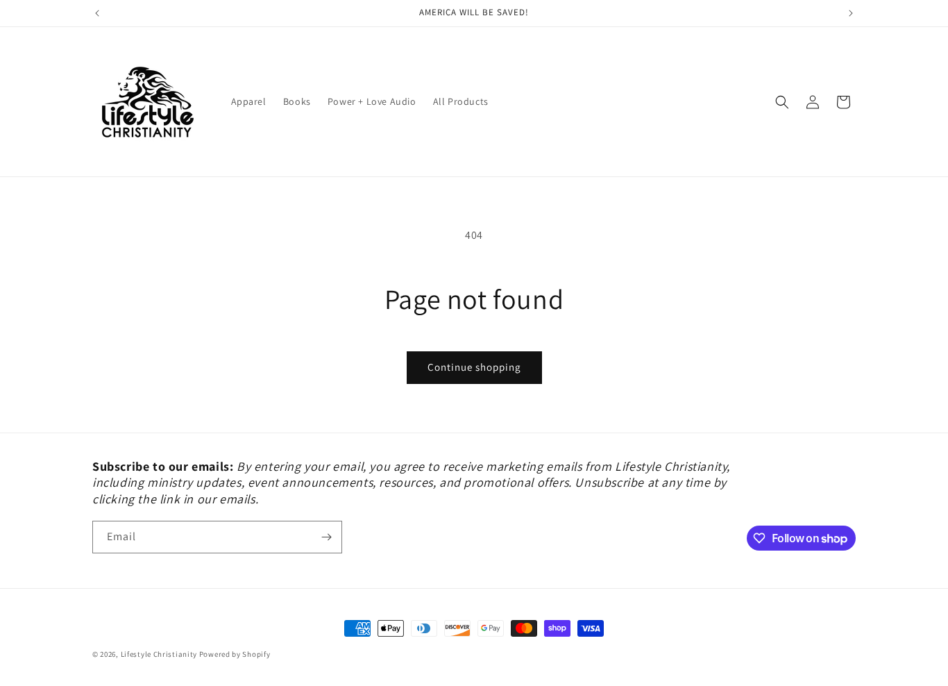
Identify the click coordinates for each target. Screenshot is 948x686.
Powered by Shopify (235, 654)
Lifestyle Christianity (160, 654)
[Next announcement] (851, 13)
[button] (782, 102)
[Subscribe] (326, 537)
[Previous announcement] (97, 13)
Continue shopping (474, 367)
